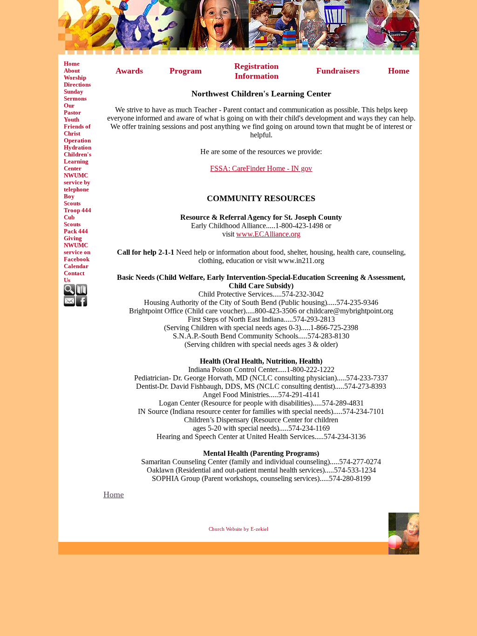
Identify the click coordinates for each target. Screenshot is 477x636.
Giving (73, 238)
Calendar (76, 266)
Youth (71, 119)
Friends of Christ (77, 130)
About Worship (75, 74)
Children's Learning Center (77, 161)
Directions (77, 84)
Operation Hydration (77, 144)
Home (72, 64)
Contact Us (74, 277)
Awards (129, 70)
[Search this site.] (70, 293)
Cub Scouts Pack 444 (76, 224)
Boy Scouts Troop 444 (77, 203)
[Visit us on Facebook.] (82, 304)
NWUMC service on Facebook (77, 252)
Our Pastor (72, 109)
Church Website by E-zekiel (238, 529)
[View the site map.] (82, 293)
